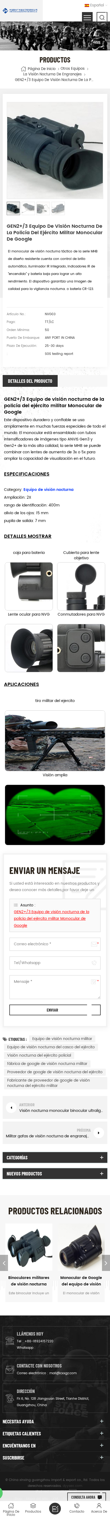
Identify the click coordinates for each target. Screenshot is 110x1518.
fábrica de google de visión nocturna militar (47, 1064)
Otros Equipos (73, 69)
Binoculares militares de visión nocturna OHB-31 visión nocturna (28, 1281)
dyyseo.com (72, 1485)
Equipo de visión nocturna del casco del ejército (51, 1047)
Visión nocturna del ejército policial (39, 1055)
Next (106, 1263)
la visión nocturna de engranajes (52, 74)
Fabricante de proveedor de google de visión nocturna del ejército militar (48, 1083)
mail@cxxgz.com (63, 1373)
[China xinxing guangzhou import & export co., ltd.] (20, 10)
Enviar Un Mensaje (55, 1508)
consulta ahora (83, 1497)
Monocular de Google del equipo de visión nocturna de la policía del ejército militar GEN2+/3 (81, 1281)
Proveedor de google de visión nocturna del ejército (55, 1072)
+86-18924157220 (39, 1341)
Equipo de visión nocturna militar (62, 1039)
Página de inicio (42, 69)
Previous (4, 1263)
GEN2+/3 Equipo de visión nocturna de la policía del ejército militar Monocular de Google (51, 918)
